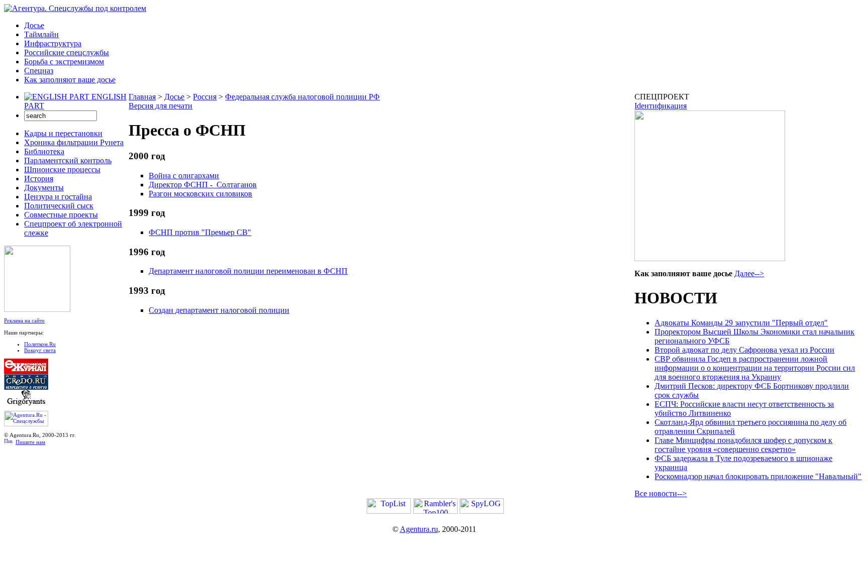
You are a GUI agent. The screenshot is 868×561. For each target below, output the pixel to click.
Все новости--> (660, 493)
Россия (204, 96)
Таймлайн (41, 34)
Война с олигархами (184, 175)
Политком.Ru (40, 344)
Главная (142, 96)
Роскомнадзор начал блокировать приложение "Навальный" (758, 476)
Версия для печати (160, 105)
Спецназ (38, 70)
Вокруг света (40, 350)
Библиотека (44, 151)
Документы (44, 187)
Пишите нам (30, 442)
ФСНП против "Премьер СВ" (200, 232)
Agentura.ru (419, 529)
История (38, 178)
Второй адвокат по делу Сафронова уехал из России (744, 350)
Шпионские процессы (62, 169)
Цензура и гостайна (58, 196)
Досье (34, 25)
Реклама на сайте (24, 320)
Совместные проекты (61, 214)
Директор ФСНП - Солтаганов (203, 184)
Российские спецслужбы (66, 52)
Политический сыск (58, 205)
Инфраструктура (52, 43)
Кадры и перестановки (63, 133)
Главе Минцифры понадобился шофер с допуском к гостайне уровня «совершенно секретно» (743, 445)
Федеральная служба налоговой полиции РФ (302, 96)
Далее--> (749, 273)
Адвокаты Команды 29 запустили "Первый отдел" (741, 322)
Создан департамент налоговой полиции (219, 310)
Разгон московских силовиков (200, 193)
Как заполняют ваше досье (70, 79)
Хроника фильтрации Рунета (74, 142)
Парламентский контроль (68, 160)
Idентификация (660, 105)
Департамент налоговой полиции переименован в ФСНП (248, 271)
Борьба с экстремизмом (64, 61)
